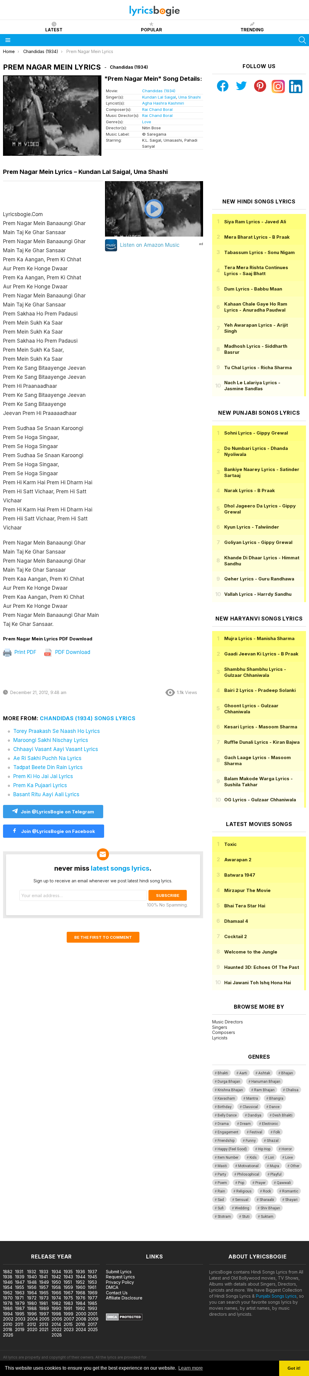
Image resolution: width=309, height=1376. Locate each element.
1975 (68, 1297)
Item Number (228, 1157)
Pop (241, 1183)
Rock (267, 1191)
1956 (32, 1287)
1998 (56, 1313)
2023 (69, 1329)
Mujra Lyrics (259, 638)
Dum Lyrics (253, 289)
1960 (80, 1287)
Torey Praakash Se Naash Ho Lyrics (56, 731)
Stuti (246, 1216)
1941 (43, 1276)
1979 (20, 1303)
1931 (19, 1271)
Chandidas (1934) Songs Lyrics (87, 718)
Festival (256, 1132)
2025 (93, 1329)
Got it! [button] (294, 1368)
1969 (92, 1292)
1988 (32, 1308)
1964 (32, 1292)
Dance (274, 1107)
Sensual (241, 1200)
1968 (80, 1292)
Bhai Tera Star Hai (244, 906)
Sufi (221, 1208)
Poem (222, 1183)
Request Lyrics (120, 1276)
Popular (151, 29)
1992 (80, 1308)
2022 (57, 1329)
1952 (80, 1282)
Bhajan (287, 1073)
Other (294, 1166)
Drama (223, 1124)
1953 (92, 1282)
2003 (20, 1318)
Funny (251, 1141)
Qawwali (284, 1183)
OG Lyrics (260, 800)
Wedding (242, 1208)
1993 (92, 1308)
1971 (19, 1297)
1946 (8, 1282)
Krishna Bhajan (230, 1090)
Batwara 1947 (239, 875)
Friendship (226, 1141)
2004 (32, 1318)
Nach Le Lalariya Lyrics (252, 385)
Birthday (224, 1107)
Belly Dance (227, 1115)
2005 (44, 1318)
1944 (80, 1276)
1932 (31, 1271)
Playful (276, 1174)
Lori (271, 1157)
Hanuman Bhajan (265, 1081)
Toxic (230, 844)
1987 (20, 1308)
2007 (69, 1318)
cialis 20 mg (11, 1237)
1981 (43, 1303)
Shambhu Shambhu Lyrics (255, 672)
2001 (92, 1313)
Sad (221, 1200)
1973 (44, 1297)
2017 (92, 1324)
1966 (56, 1292)
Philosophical (248, 1174)
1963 (19, 1292)
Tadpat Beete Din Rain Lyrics (48, 767)
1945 (92, 1276)
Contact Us (117, 1292)
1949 (44, 1282)
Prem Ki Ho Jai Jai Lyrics (43, 776)
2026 (8, 1334)
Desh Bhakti (282, 1115)
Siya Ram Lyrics (255, 222)
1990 (56, 1308)
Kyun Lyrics (251, 527)
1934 (56, 1271)
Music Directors (227, 1021)
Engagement (228, 1132)
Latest (53, 29)
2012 (31, 1324)
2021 (43, 1329)
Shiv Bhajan (270, 1208)
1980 (32, 1303)
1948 (32, 1282)
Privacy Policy (120, 1282)
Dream (245, 1124)
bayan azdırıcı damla (55, 1237)
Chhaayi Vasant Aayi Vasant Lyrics (55, 749)
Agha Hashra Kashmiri (163, 103)
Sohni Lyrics (256, 433)
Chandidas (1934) (158, 90)
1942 (56, 1276)
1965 (44, 1292)
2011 (19, 1324)
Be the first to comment (103, 937)
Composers (223, 1032)
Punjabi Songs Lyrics (276, 1296)
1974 (56, 1297)
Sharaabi (267, 1200)
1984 (80, 1303)
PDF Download (72, 652)
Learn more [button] (190, 1368)
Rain (221, 1191)
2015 (68, 1324)
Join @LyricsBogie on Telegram (57, 812)
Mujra (274, 1166)
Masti (222, 1166)
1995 (19, 1313)
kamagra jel (106, 1237)
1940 (32, 1276)
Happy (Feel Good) (232, 1149)
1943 (68, 1276)
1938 (7, 1276)
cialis (29, 1237)
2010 (7, 1324)
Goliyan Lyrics (258, 542)
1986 (8, 1308)
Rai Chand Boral (157, 109)
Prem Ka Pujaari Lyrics (40, 785)
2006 (57, 1318)
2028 (57, 1334)
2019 (19, 1329)
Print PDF (24, 652)
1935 (68, 1271)
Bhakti (223, 1073)
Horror (287, 1149)
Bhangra (276, 1098)
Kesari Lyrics (260, 727)
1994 (8, 1313)
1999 (68, 1313)
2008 (81, 1318)
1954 (7, 1287)
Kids (253, 1157)
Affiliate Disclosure (124, 1297)
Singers (219, 1027)
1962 (7, 1292)
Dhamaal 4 (236, 921)
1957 (44, 1287)
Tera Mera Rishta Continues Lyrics (256, 270)
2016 (80, 1324)
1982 (56, 1303)
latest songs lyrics (120, 868)
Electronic (270, 1124)
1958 (56, 1287)
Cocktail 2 (235, 936)
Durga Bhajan (229, 1081)
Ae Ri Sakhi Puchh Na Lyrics (47, 758)
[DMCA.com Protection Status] (124, 1318)
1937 (92, 1271)
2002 (8, 1318)
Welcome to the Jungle (250, 952)
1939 (19, 1276)
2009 (93, 1318)
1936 (80, 1271)
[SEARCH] (302, 40)
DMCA (112, 1287)
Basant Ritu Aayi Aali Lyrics (46, 794)
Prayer (260, 1183)
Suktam (267, 1216)
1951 (68, 1282)
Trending (252, 29)
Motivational (248, 1166)
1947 (20, 1282)
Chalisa (292, 1090)
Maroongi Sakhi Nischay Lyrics (50, 740)
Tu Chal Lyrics (258, 367)
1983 (68, 1303)
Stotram (224, 1216)
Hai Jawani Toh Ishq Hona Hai (257, 982)
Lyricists (220, 1037)
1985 (92, 1303)
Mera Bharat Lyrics (257, 237)
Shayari (291, 1200)
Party (222, 1174)
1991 (68, 1308)
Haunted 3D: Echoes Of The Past (261, 967)
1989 (44, 1308)
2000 (81, 1313)
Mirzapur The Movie (247, 890)
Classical (250, 1107)
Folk (276, 1132)
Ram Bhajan (264, 1090)
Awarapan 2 (237, 859)
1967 (68, 1292)
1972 (32, 1297)
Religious (244, 1191)
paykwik (85, 1237)
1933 (43, 1271)
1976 (80, 1297)
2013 (43, 1324)
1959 (68, 1287)
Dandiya (254, 1115)
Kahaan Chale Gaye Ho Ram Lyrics (255, 307)
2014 (56, 1324)
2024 (81, 1329)
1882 (7, 1271)
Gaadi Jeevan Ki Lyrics (261, 654)
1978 (8, 1303)
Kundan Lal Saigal (159, 97)
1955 (19, 1287)
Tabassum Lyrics (259, 252)
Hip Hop (264, 1149)
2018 (7, 1329)
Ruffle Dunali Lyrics (262, 742)
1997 (44, 1313)
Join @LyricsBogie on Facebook (57, 831)
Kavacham (226, 1098)
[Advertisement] (259, 146)
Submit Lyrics (119, 1271)
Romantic (290, 1191)
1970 (8, 1297)
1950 (56, 1282)
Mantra (252, 1098)
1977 (92, 1297)
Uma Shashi (189, 97)
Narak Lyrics (249, 490)
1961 (92, 1287)
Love (146, 121)
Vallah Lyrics (257, 594)
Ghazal (273, 1141)
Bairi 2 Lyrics (260, 690)
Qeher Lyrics (259, 579)
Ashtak (264, 1073)
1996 (32, 1313)
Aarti (243, 1073)
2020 (32, 1329)
